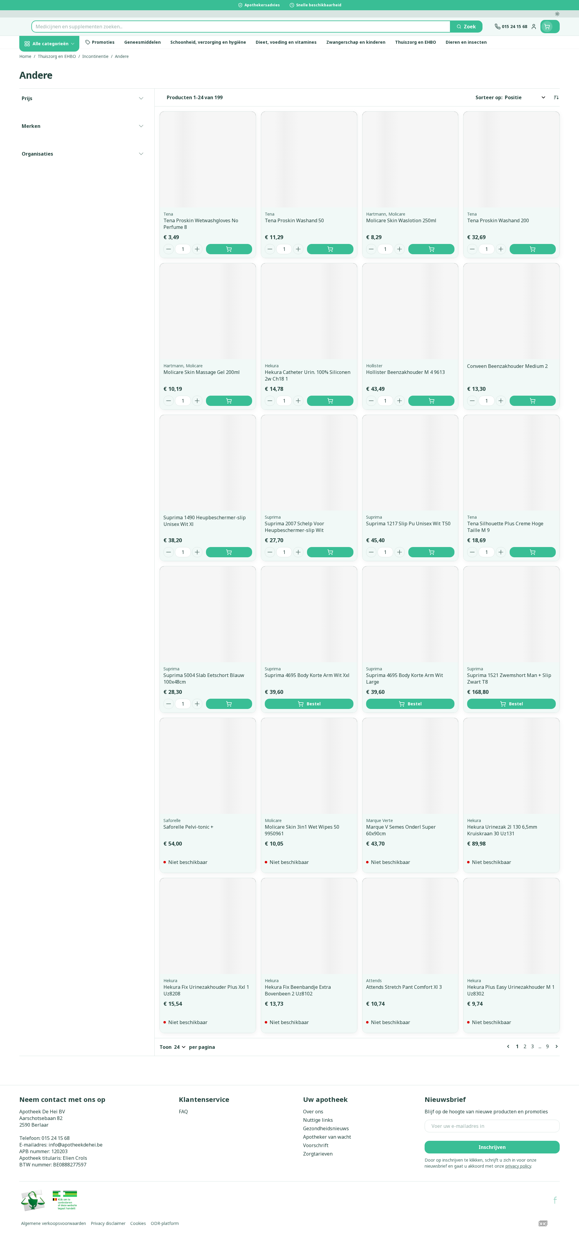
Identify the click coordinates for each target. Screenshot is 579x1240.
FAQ (183, 1111)
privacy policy (518, 1166)
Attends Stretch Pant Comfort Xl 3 (404, 987)
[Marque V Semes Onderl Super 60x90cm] (410, 766)
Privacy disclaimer (108, 1223)
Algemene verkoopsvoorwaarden (53, 1223)
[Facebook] (555, 1200)
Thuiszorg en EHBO (58, 177)
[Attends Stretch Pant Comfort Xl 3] (410, 926)
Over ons (313, 1111)
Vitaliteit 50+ (58, 144)
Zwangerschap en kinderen (58, 125)
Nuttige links (318, 1120)
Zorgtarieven (318, 1153)
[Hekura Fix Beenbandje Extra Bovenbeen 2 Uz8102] (309, 926)
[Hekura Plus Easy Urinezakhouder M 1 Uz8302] (511, 926)
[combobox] (241, 27)
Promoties (36, 57)
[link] (509, 1046)
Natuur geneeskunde (58, 161)
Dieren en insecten (58, 194)
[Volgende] (555, 1046)
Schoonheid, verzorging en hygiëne (58, 79)
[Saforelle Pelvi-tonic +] (208, 766)
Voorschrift (315, 1145)
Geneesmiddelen (58, 210)
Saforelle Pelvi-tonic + (188, 827)
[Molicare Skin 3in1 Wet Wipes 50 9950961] (309, 766)
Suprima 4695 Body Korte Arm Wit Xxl (307, 675)
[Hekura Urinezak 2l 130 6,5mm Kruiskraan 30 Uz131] (511, 766)
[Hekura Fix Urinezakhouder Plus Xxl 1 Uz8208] (208, 926)
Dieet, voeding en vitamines (58, 104)
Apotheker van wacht (327, 1137)
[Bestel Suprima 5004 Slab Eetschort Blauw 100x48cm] (229, 704)
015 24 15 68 (56, 1138)
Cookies (138, 1223)
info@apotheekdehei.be (76, 1144)
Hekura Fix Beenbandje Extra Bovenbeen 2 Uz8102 (298, 990)
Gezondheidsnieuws (326, 1128)
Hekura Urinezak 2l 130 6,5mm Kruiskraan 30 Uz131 (502, 830)
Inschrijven (492, 1147)
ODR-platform (165, 1223)
